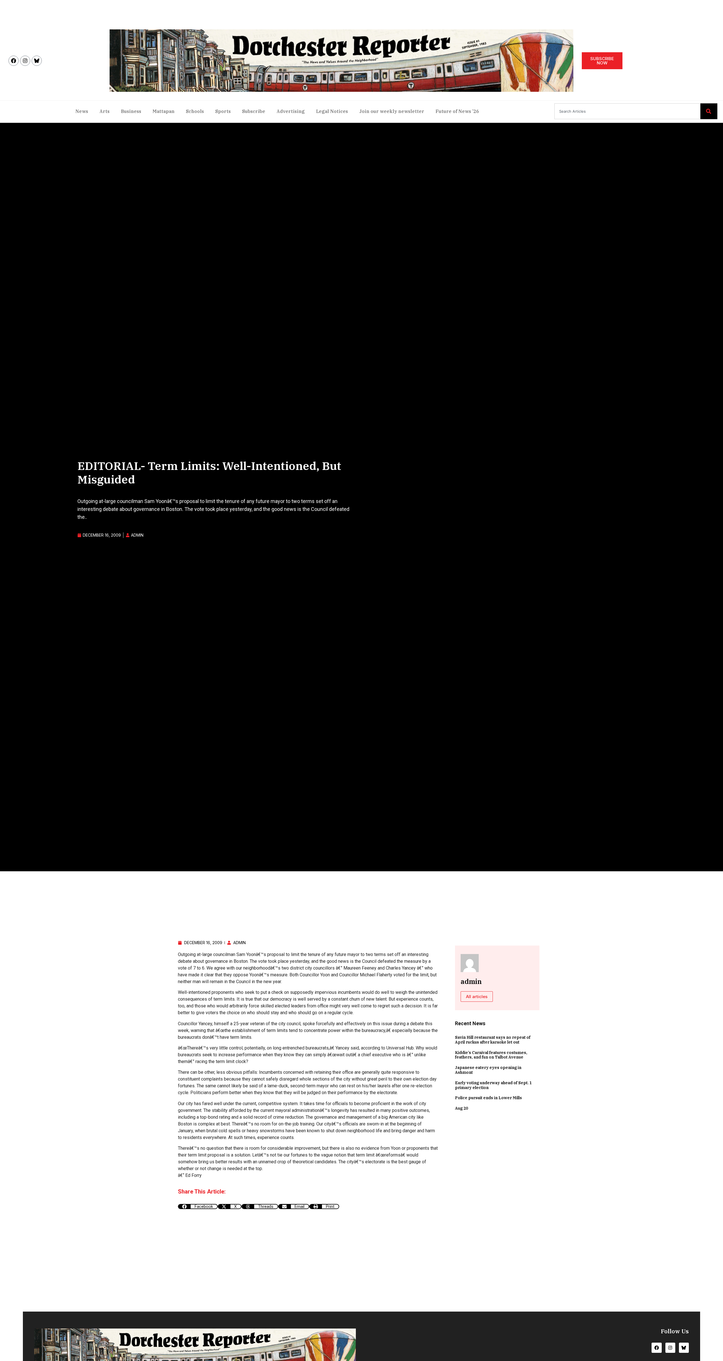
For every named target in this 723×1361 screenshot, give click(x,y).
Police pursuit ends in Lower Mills (488, 1097)
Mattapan (164, 111)
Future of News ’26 (457, 111)
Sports (223, 111)
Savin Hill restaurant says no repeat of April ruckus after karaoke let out (492, 1040)
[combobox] (627, 111)
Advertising (290, 111)
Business (131, 111)
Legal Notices (332, 111)
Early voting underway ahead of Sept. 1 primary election (493, 1085)
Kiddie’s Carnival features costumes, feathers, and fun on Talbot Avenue (491, 1055)
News (81, 111)
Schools (195, 111)
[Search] (708, 111)
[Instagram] (25, 61)
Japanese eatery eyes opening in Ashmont (488, 1070)
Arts (104, 111)
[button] (198, 1206)
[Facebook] (13, 61)
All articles (476, 996)
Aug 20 (461, 1108)
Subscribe (253, 111)
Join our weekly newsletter (391, 111)
